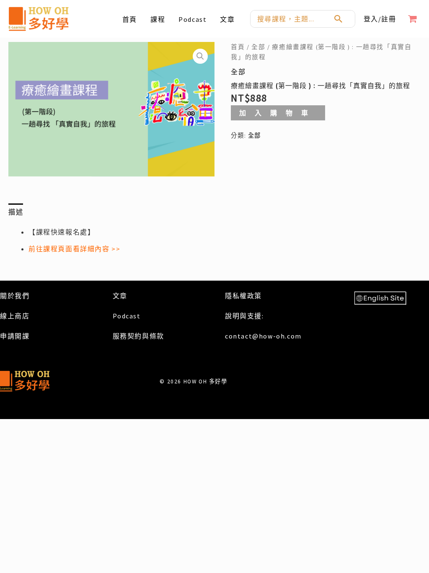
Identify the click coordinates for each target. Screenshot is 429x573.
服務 (120, 336)
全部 (258, 47)
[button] (200, 56)
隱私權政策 (243, 296)
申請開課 (14, 336)
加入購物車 (278, 113)
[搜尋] (342, 18)
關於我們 (14, 296)
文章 (120, 296)
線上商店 (14, 316)
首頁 (238, 47)
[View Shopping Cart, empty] (413, 19)
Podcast (127, 316)
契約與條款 (145, 336)
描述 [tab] (15, 212)
